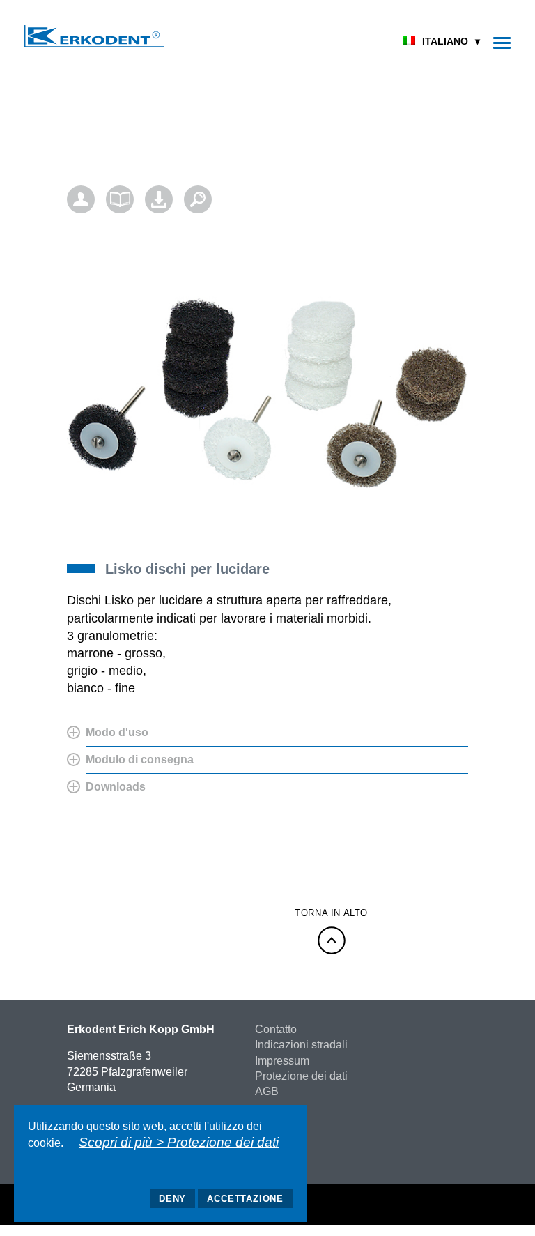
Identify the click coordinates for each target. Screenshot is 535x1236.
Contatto (276, 1029)
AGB (267, 1091)
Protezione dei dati (301, 1076)
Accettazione (245, 1198)
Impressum (282, 1061)
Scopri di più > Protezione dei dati (179, 1142)
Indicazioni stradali (301, 1045)
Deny (172, 1198)
